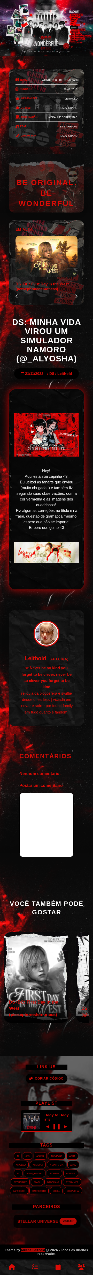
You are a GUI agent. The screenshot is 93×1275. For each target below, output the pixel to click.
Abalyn (40, 1156)
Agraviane (56, 1156)
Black (37, 1182)
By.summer (72, 1182)
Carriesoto (39, 1191)
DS (51, 374)
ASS (27, 1156)
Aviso (73, 1164)
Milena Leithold (33, 1250)
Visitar (67, 1221)
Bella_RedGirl (35, 1173)
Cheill (56, 1191)
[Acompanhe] (58, 1267)
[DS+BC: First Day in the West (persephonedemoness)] (36, 1021)
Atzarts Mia (56, 1164)
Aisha (72, 1156)
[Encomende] (35, 1267)
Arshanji (38, 1164)
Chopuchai (73, 1191)
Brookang (53, 1182)
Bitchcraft (20, 1182)
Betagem (54, 1173)
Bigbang (70, 1173)
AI (18, 1156)
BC (18, 1173)
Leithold (64, 374)
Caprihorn (19, 1191)
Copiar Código (49, 1078)
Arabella (21, 1164)
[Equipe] (81, 1267)
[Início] (11, 1267)
